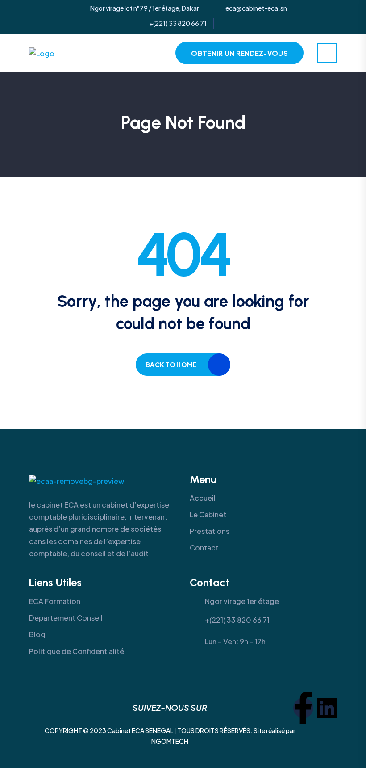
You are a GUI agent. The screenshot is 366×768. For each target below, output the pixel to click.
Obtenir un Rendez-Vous (239, 53)
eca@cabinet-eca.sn (256, 8)
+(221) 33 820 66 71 (178, 23)
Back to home (171, 365)
